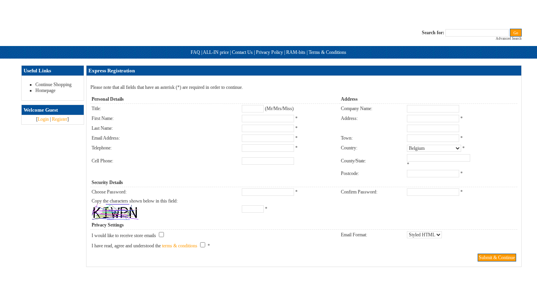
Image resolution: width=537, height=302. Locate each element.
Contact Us (242, 52)
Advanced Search (509, 39)
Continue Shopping (53, 84)
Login (43, 119)
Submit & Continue (497, 257)
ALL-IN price (216, 52)
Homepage (45, 90)
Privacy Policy (269, 52)
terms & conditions (179, 246)
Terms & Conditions (327, 52)
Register (59, 119)
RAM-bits (295, 52)
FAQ (195, 52)
